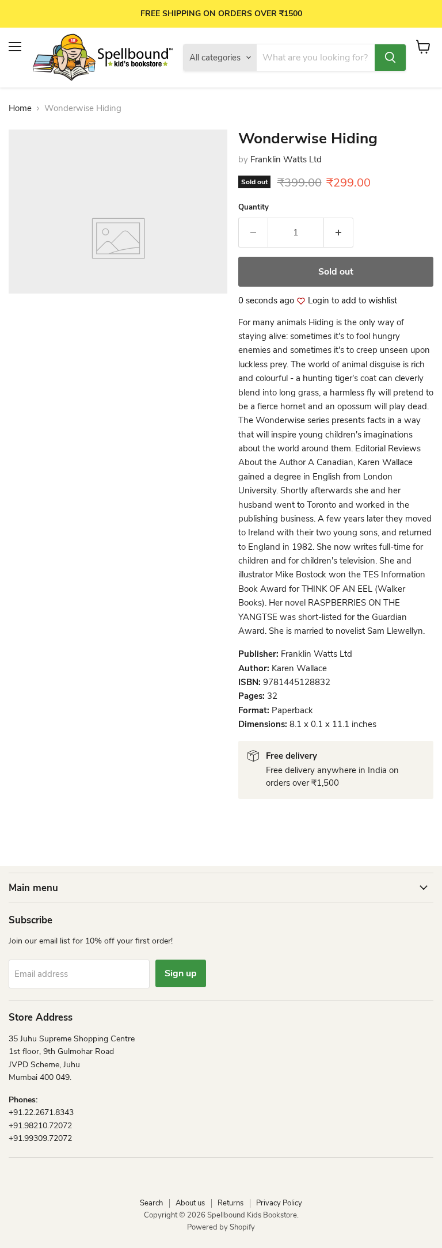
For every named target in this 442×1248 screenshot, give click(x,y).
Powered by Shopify (221, 1227)
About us (190, 1203)
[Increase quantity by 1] (338, 233)
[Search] (390, 57)
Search (151, 1203)
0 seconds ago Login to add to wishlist (317, 301)
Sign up (181, 973)
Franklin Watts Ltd (286, 159)
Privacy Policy (279, 1203)
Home (20, 108)
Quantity (253, 207)
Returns (230, 1203)
